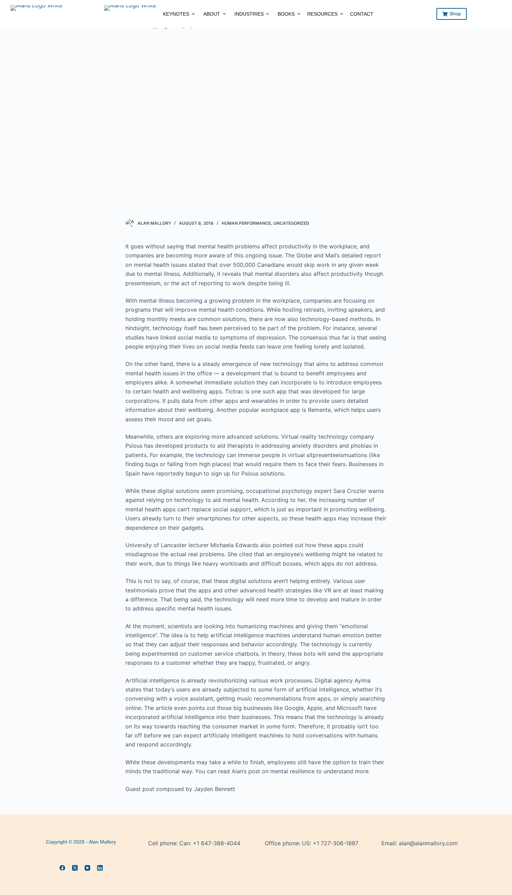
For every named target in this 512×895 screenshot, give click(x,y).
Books (286, 14)
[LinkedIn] (100, 868)
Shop (455, 13)
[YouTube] (87, 868)
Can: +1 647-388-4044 (209, 843)
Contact (361, 14)
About (211, 14)
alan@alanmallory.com (428, 843)
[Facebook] (62, 868)
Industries (249, 14)
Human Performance (246, 223)
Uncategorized (291, 223)
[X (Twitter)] (75, 868)
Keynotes (176, 14)
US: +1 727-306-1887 (330, 843)
